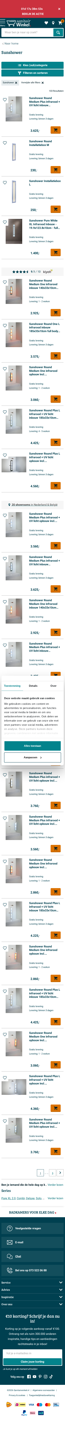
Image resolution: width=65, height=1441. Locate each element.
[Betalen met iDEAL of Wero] (20, 1404)
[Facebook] (29, 1377)
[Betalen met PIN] (56, 1404)
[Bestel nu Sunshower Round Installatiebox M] (56, 169)
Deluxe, (30, 1198)
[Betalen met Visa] (31, 1404)
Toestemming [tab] (12, 685)
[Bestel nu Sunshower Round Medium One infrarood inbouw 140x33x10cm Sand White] (56, 632)
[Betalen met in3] (41, 1412)
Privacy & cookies (17, 1395)
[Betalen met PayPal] (24, 1413)
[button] (4, 99)
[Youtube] (34, 1377)
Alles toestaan (32, 745)
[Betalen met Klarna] (32, 1412)
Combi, (21, 1198)
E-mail (19, 1242)
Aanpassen (30, 757)
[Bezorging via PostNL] (9, 1404)
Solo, (39, 1198)
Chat (18, 1256)
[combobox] (28, 32)
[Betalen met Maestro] (39, 1404)
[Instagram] (46, 1377)
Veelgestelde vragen (28, 1228)
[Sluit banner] (59, 9)
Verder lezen (55, 1185)
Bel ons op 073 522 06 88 (31, 1270)
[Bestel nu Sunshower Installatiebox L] (56, 209)
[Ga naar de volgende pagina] (60, 1172)
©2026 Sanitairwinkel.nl (18, 1390)
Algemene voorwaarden (44, 1390)
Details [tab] (33, 685)
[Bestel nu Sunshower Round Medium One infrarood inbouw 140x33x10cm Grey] (56, 312)
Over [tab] (53, 685)
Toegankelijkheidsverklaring (42, 1395)
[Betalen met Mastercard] (48, 1404)
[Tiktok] (51, 1377)
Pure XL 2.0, (8, 1198)
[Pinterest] (40, 1377)
